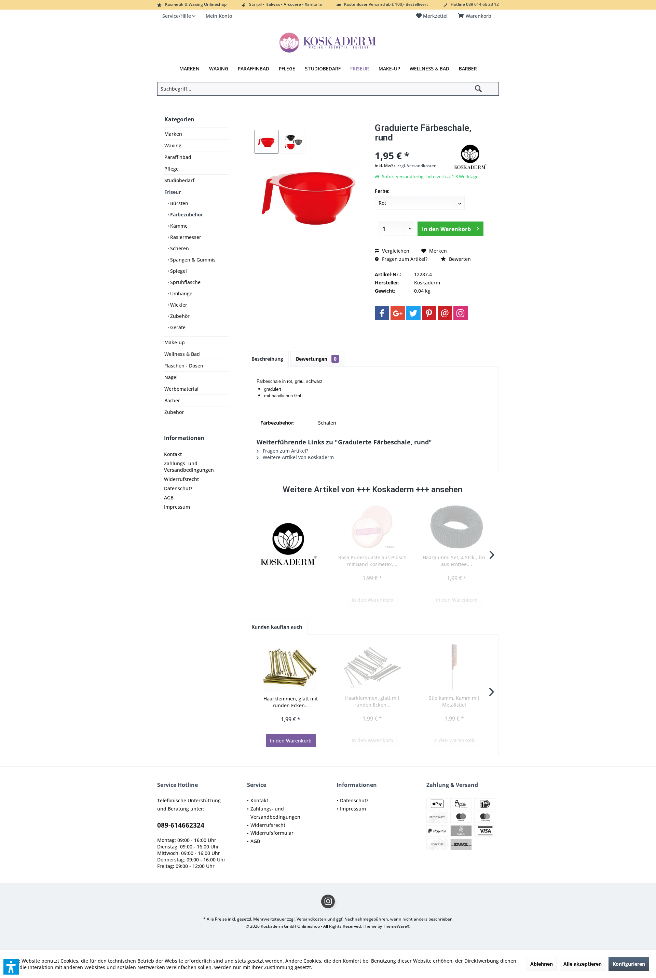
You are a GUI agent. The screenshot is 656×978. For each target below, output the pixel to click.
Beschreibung (267, 359)
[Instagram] (460, 313)
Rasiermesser (185, 237)
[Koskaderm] (288, 544)
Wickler (178, 305)
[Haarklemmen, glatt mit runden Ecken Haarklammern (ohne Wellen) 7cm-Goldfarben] (290, 668)
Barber (172, 400)
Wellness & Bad (182, 354)
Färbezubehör (186, 214)
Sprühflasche (185, 282)
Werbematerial (181, 389)
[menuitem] (476, 16)
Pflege (171, 168)
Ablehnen (541, 964)
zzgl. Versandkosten (417, 166)
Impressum (177, 507)
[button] (11, 967)
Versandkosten (311, 919)
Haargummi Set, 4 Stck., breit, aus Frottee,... (457, 560)
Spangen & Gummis (192, 259)
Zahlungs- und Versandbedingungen (189, 466)
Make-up (174, 342)
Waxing (172, 145)
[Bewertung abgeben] (413, 146)
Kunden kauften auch (276, 627)
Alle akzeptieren (582, 964)
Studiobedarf (179, 180)
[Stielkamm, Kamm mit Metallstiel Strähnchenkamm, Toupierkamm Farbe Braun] (454, 667)
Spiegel (178, 271)
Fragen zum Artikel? (404, 259)
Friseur (172, 192)
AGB (169, 497)
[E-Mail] (445, 313)
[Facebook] (382, 313)
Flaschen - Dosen (183, 365)
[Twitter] (413, 313)
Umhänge (180, 293)
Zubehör (179, 316)
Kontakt (173, 454)
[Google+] (398, 313)
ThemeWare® (396, 926)
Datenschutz (178, 488)
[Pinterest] (429, 313)
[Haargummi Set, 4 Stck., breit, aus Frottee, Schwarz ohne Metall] (457, 527)
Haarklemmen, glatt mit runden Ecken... (290, 702)
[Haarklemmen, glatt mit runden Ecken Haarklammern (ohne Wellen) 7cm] (372, 667)
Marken (173, 134)
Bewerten (459, 259)
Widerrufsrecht (181, 479)
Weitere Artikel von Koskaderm (297, 457)
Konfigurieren (629, 964)
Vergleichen (395, 250)
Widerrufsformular (271, 833)
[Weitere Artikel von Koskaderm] (470, 157)
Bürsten (178, 203)
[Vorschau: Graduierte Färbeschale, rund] (266, 142)
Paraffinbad (177, 157)
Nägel (171, 377)
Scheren (179, 248)
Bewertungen (316, 359)
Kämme (178, 226)
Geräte (177, 327)
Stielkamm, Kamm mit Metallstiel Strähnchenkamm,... (454, 701)
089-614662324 (180, 825)
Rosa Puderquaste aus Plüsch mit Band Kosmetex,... (372, 560)
